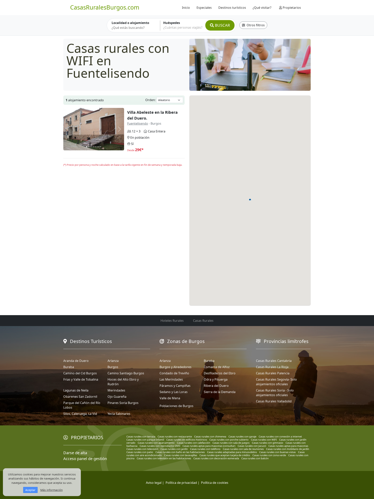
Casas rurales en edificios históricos (186, 439)
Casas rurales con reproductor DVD (160, 446)
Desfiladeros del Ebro (220, 373)
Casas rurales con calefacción (193, 442)
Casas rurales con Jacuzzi (252, 446)
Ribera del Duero (216, 386)
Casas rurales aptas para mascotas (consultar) (209, 446)
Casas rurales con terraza (140, 436)
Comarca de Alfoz (217, 367)
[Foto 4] (91, 146)
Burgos (113, 367)
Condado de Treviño (174, 373)
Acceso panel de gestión (85, 458)
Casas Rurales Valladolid (274, 401)
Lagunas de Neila (75, 390)
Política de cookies (214, 482)
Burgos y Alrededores (175, 367)
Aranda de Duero (76, 361)
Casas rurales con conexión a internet (280, 436)
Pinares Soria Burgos (123, 403)
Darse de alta (75, 452)
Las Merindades (171, 379)
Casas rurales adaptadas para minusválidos (232, 452)
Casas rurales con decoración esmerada (216, 458)
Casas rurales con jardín (174, 449)
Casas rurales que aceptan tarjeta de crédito (224, 455)
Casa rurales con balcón (255, 458)
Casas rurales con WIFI (264, 439)
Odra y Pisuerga (216, 379)
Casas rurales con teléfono (205, 449)
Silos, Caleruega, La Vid (80, 414)
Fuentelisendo (137, 123)
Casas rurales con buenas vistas (277, 452)
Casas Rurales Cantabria (274, 361)
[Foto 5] (93, 146)
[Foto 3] (90, 146)
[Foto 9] (100, 146)
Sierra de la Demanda (220, 392)
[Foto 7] (97, 146)
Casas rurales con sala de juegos (231, 442)
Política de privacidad (181, 482)
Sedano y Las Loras (174, 392)
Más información (51, 490)
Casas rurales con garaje (242, 436)
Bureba (68, 367)
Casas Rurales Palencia (272, 373)
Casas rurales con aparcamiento (156, 442)
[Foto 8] (98, 146)
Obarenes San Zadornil (80, 396)
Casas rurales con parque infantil (145, 439)
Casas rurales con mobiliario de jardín (287, 449)
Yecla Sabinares (119, 414)
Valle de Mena (170, 398)
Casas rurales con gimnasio (267, 442)
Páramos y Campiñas (175, 386)
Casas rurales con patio (139, 452)
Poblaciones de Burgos (176, 406)
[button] (250, 199)
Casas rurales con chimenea (210, 436)
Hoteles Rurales (172, 320)
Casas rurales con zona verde (269, 455)
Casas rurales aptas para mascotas (288, 446)
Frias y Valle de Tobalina (80, 379)
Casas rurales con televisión (142, 449)
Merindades (116, 390)
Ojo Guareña (117, 396)
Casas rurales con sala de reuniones (243, 449)
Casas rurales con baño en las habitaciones (180, 452)
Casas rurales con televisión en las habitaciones (164, 458)
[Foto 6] (95, 146)
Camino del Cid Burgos (80, 373)
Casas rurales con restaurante (175, 436)
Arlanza (113, 361)
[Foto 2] (88, 146)
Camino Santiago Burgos (126, 373)
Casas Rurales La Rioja (272, 367)
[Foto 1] (86, 146)
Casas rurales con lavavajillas (180, 455)
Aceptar (30, 490)
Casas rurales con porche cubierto (229, 439)
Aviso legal (153, 482)
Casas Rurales (203, 320)
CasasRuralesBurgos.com (104, 7)
